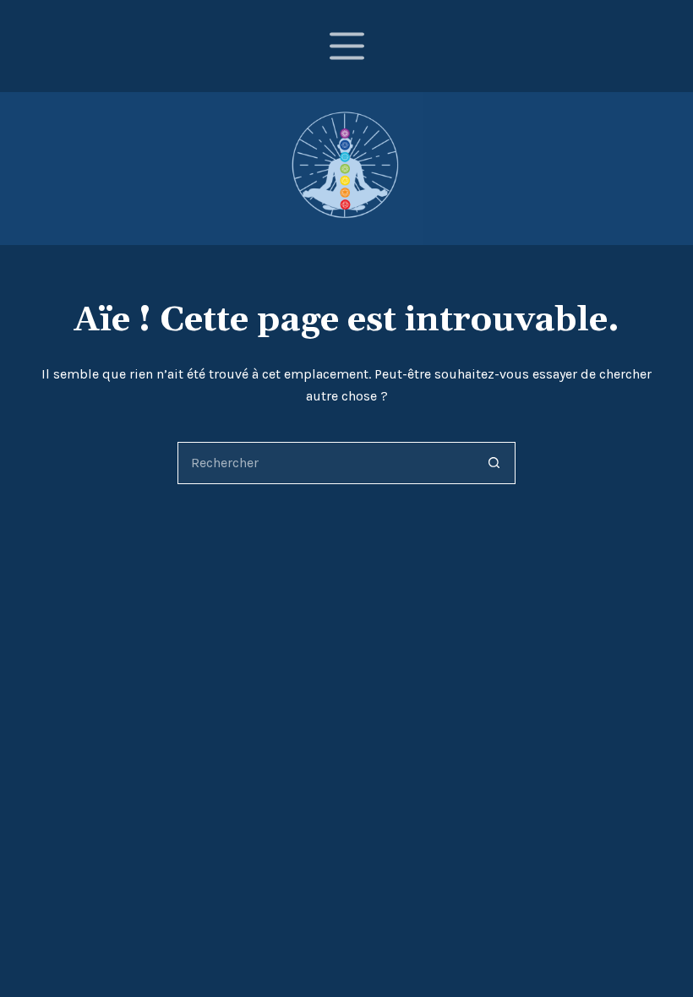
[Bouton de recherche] (494, 463)
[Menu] (347, 46)
